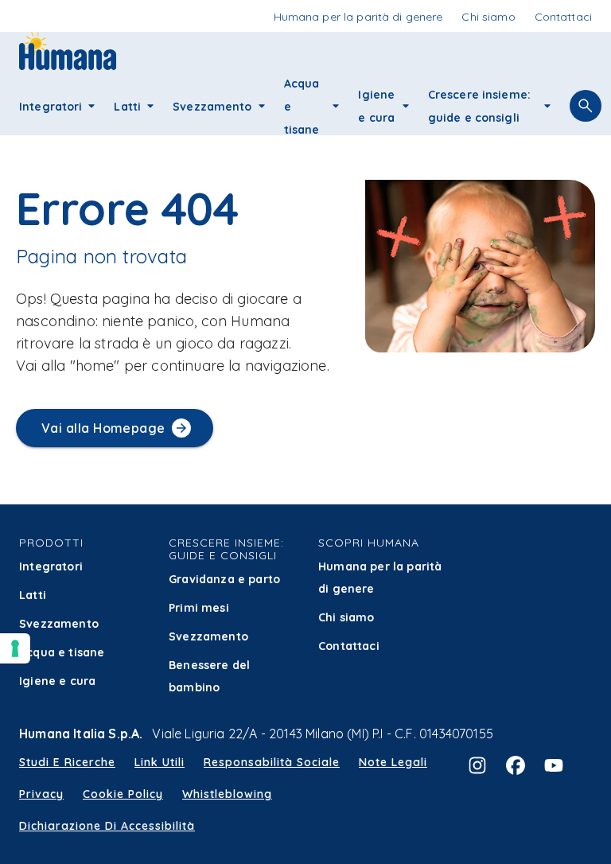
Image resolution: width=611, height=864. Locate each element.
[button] (91, 105)
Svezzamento (59, 624)
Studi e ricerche (67, 762)
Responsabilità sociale (272, 762)
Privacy (41, 794)
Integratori (51, 566)
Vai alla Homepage (103, 428)
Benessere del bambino (209, 676)
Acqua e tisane (61, 652)
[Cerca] (585, 106)
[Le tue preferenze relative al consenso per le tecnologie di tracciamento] (15, 648)
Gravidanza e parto (224, 579)
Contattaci (348, 646)
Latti (32, 595)
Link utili (159, 762)
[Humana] (68, 65)
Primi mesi (199, 608)
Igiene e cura (57, 681)
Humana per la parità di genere (380, 577)
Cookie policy (123, 794)
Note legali (393, 762)
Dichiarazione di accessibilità (107, 825)
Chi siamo (346, 617)
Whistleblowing (227, 794)
